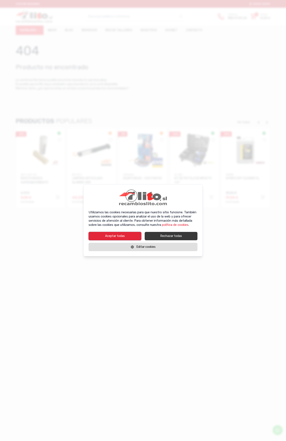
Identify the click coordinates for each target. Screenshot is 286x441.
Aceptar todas (115, 236)
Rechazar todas (171, 236)
